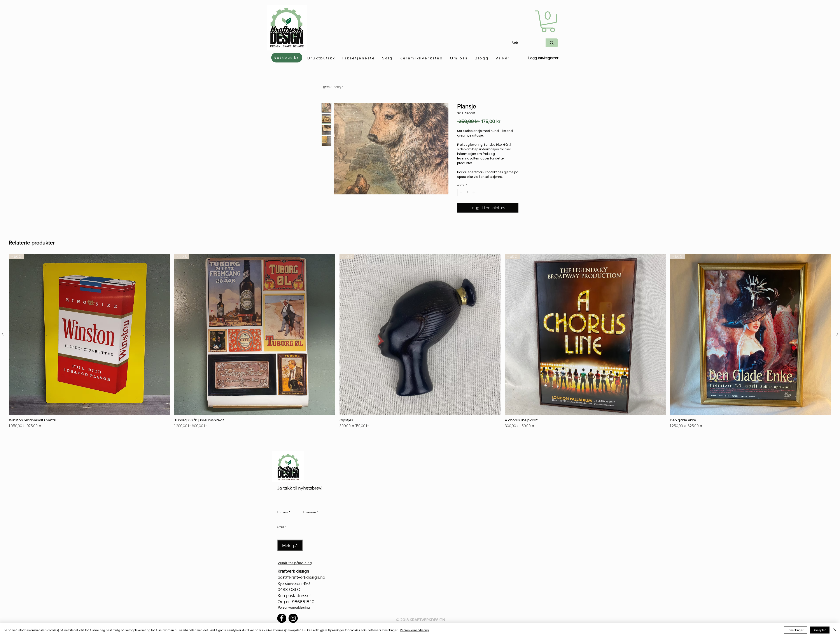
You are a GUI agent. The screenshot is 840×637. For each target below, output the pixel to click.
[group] (420, 347)
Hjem (326, 87)
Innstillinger (795, 630)
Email (281, 526)
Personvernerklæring (294, 607)
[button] (548, 21)
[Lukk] (834, 630)
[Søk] (552, 42)
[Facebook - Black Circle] (281, 618)
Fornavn (283, 512)
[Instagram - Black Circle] (293, 618)
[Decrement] (460, 192)
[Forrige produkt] (2, 334)
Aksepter (820, 630)
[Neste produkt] (837, 334)
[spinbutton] (467, 192)
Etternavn (310, 512)
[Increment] (474, 192)
